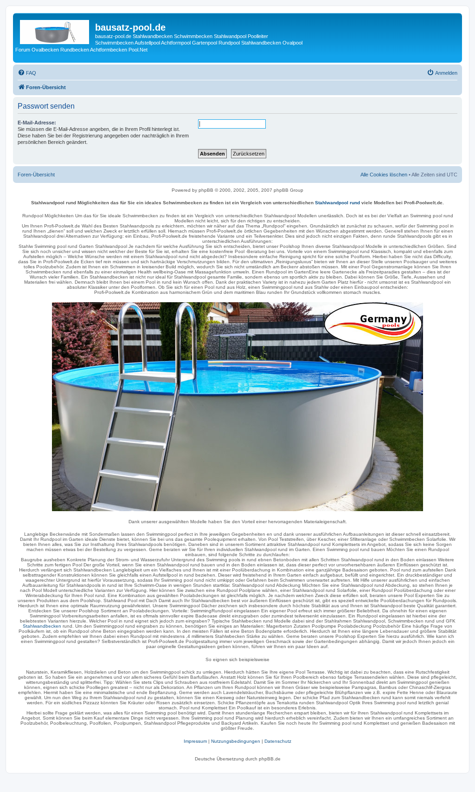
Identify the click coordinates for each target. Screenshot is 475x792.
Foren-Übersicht (36, 174)
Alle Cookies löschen (383, 174)
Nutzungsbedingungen (235, 741)
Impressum (195, 741)
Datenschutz (277, 741)
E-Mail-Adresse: (37, 122)
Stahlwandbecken (42, 626)
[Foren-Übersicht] (55, 30)
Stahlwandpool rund (337, 202)
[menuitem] (27, 72)
